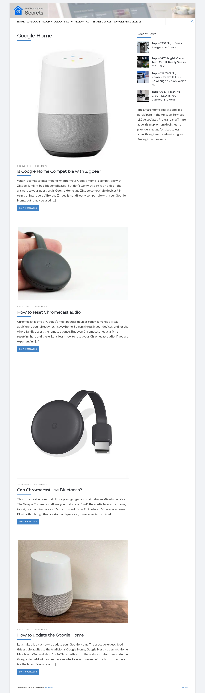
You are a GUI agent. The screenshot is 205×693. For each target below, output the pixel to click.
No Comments (40, 166)
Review (79, 21)
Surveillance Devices (127, 21)
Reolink (47, 21)
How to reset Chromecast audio (49, 312)
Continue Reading (28, 208)
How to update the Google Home (50, 635)
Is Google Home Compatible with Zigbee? (59, 171)
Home (21, 21)
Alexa (58, 21)
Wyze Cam (33, 21)
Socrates (48, 687)
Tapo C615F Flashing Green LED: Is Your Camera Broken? (166, 95)
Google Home (24, 166)
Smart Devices (102, 21)
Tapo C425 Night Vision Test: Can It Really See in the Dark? (169, 62)
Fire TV (68, 21)
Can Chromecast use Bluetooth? (49, 489)
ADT (88, 21)
